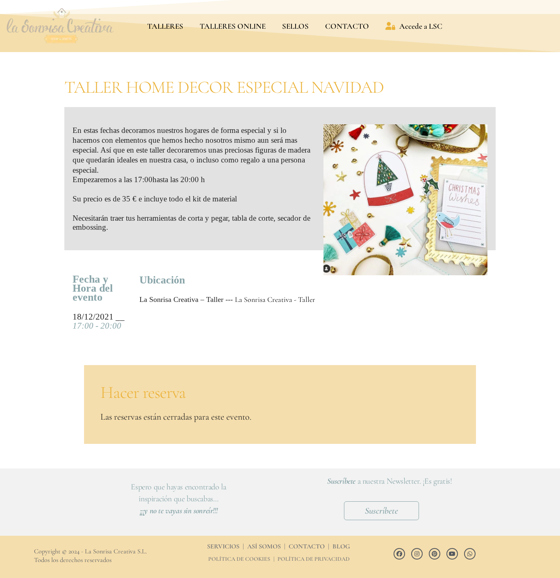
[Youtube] (452, 554)
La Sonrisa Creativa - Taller (275, 299)
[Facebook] (399, 554)
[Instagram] (417, 554)
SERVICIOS (223, 546)
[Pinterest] (434, 554)
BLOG (341, 546)
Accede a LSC (420, 26)
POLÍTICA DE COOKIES (239, 558)
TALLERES (165, 26)
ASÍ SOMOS (264, 546)
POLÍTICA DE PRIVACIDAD (314, 558)
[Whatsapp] (470, 554)
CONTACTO (347, 26)
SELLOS (295, 26)
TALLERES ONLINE (233, 26)
